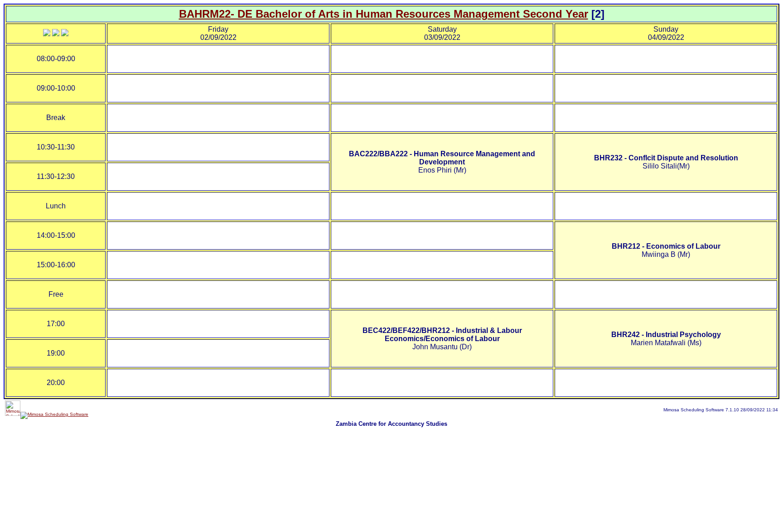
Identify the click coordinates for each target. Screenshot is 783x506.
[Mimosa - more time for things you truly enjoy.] (12, 414)
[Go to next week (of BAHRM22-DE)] (64, 34)
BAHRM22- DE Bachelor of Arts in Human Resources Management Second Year (383, 14)
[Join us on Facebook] (54, 414)
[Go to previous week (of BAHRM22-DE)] (46, 34)
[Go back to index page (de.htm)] (55, 34)
